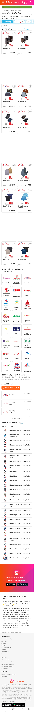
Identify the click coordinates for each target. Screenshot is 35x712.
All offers (7, 10)
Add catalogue (5, 651)
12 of (6, 29)
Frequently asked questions (8, 639)
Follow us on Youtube (7, 666)
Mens (12, 10)
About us (3, 649)
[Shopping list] (26, 2)
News (3, 654)
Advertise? (4, 641)
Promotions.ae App (6, 647)
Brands (3, 645)
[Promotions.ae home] (13, 2)
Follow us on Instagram (7, 664)
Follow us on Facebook (7, 662)
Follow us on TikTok (7, 668)
